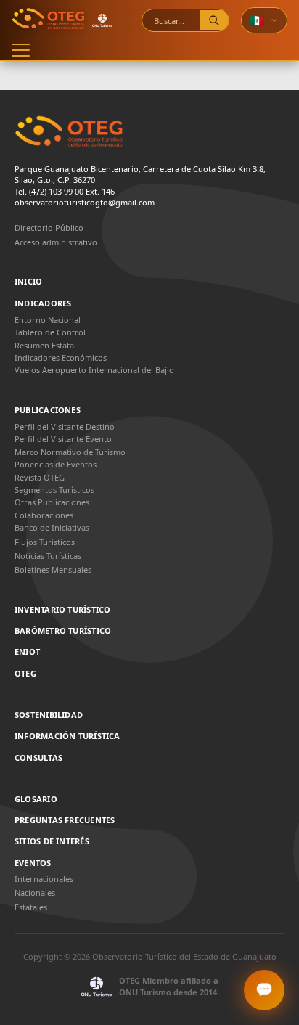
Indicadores (43, 303)
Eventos (33, 863)
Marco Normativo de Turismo (70, 451)
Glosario (36, 799)
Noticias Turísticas (48, 555)
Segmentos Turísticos (54, 489)
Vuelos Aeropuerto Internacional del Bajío (94, 369)
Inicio (28, 282)
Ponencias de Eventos (56, 464)
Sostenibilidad (49, 715)
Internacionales (44, 878)
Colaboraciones (44, 515)
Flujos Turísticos (45, 541)
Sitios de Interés (52, 841)
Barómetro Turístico (63, 631)
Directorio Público (49, 227)
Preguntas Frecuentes (65, 820)
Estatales (31, 907)
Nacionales (35, 892)
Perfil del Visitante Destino (65, 426)
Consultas (38, 758)
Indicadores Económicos (61, 357)
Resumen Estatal (45, 345)
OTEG (25, 674)
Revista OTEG (40, 477)
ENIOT (27, 652)
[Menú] (21, 50)
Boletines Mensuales (53, 569)
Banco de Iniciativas (52, 527)
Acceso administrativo (56, 242)
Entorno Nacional (48, 319)
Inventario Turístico (62, 610)
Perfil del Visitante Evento (63, 438)
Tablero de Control (50, 332)
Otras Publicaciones (52, 502)
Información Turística (67, 736)
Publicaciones (48, 410)
